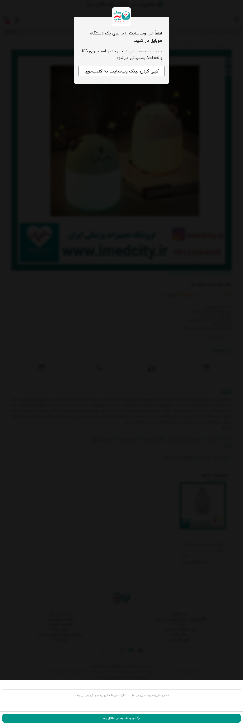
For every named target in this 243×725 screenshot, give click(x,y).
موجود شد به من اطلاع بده (120, 718)
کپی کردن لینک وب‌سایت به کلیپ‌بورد (122, 71)
